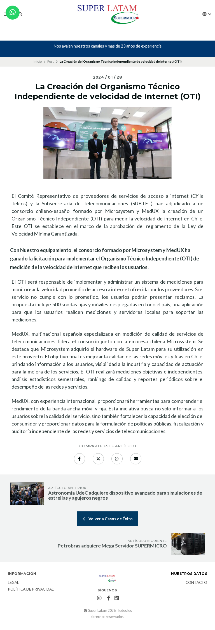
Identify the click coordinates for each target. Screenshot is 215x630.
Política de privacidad (31, 589)
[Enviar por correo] (135, 458)
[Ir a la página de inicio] (107, 14)
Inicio (38, 61)
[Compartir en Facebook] (79, 458)
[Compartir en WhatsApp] (117, 458)
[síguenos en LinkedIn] (116, 598)
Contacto (196, 583)
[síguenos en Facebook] (108, 598)
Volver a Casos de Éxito (110, 518)
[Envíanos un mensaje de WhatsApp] (13, 13)
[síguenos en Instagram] (99, 598)
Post (50, 61)
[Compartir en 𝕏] (98, 458)
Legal (13, 583)
